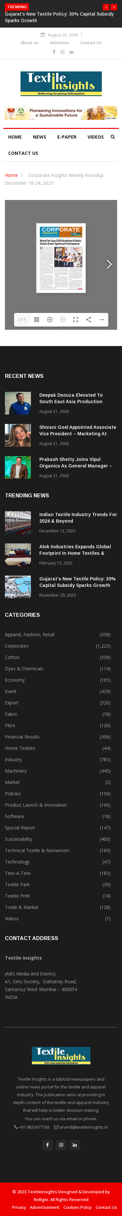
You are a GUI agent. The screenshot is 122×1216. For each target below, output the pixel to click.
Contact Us (91, 42)
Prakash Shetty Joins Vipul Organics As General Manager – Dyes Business (75, 466)
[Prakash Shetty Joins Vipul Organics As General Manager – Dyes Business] (19, 468)
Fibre (10, 725)
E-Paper (66, 137)
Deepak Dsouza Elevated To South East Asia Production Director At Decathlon (71, 401)
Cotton (12, 657)
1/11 (22, 319)
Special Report (20, 828)
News (39, 137)
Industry (13, 759)
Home (15, 137)
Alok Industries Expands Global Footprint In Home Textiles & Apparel (75, 553)
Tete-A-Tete (18, 873)
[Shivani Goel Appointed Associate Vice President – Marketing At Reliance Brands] (19, 436)
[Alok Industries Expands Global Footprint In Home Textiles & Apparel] (19, 555)
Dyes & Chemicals (24, 668)
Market (12, 782)
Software (14, 816)
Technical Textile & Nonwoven (37, 850)
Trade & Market (21, 907)
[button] (106, 7)
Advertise (59, 42)
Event (11, 691)
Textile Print (17, 896)
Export (12, 703)
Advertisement (45, 1207)
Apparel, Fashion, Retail (29, 634)
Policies (13, 793)
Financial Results (22, 737)
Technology (17, 862)
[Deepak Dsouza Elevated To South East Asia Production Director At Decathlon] (19, 404)
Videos (96, 137)
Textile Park (17, 884)
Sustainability (18, 839)
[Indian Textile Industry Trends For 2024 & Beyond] (19, 523)
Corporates (17, 646)
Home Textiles (20, 748)
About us (29, 42)
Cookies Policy (77, 1207)
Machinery (16, 771)
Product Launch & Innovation (36, 805)
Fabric (11, 714)
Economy (15, 680)
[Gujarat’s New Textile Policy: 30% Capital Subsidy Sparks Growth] (19, 588)
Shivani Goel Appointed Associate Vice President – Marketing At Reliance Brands (77, 434)
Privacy (19, 1207)
